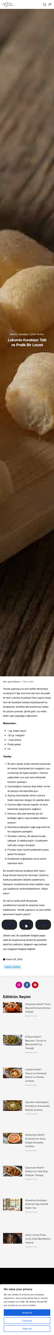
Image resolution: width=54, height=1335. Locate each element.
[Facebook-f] (27, 985)
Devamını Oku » (31, 1016)
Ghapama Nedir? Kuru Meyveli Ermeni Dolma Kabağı (38, 1007)
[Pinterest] (35, 985)
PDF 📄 (26, 924)
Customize (27, 1320)
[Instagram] (19, 985)
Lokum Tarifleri (12, 967)
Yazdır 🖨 (9, 924)
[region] (27, 1309)
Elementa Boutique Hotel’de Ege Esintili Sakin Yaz (36, 1204)
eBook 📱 (43, 924)
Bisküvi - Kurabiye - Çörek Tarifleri (27, 334)
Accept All (27, 1312)
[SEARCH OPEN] (44, 4)
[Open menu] (50, 4)
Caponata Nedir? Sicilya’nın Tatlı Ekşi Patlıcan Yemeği (36, 1171)
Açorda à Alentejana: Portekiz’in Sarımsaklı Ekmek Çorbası (37, 1105)
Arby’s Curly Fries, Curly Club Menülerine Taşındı (38, 1238)
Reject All (27, 1328)
